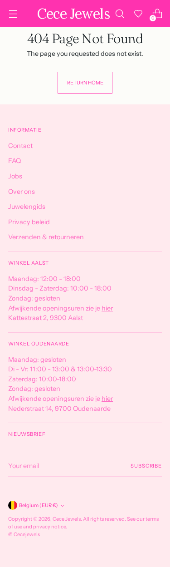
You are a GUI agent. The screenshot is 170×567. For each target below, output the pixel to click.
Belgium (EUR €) (38, 505)
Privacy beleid (29, 222)
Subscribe (146, 466)
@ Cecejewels (24, 534)
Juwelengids (26, 206)
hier (107, 308)
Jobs (15, 176)
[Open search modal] (119, 14)
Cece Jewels (67, 519)
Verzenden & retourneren (46, 237)
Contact (20, 146)
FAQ (14, 161)
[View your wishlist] (138, 13)
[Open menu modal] (13, 14)
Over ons (21, 191)
